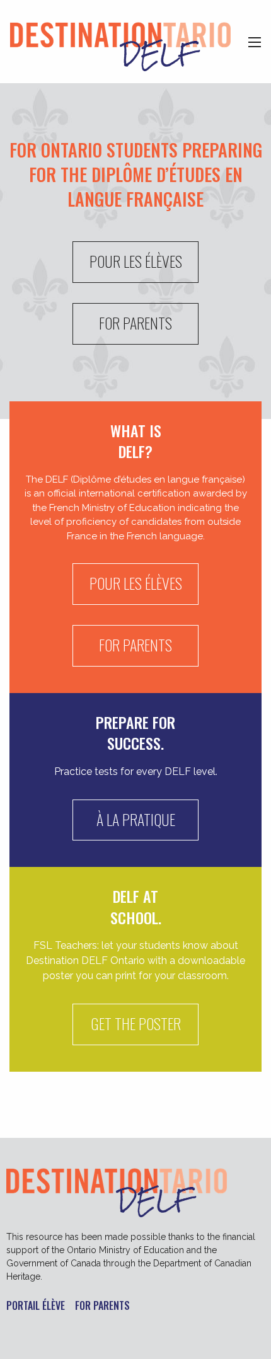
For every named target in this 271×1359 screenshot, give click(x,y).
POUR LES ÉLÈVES (135, 260)
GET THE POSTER (136, 1023)
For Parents (102, 1306)
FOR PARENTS (135, 322)
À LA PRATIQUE (135, 819)
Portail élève (35, 1306)
